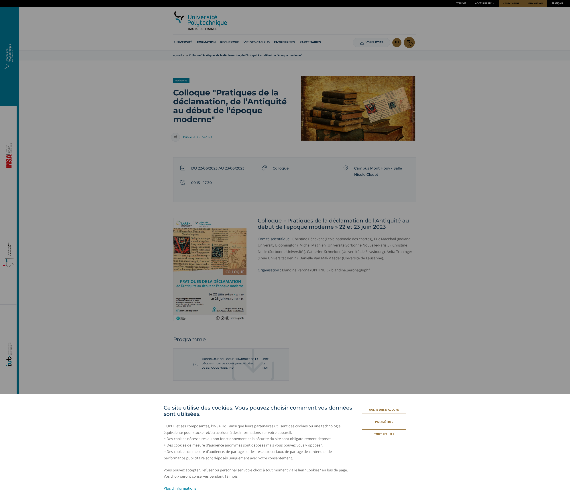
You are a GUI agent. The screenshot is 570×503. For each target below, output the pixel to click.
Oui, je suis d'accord (384, 410)
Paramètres (384, 422)
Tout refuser (384, 434)
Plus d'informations (180, 488)
